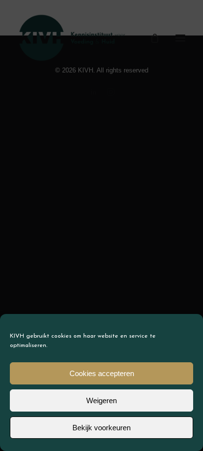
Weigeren (101, 400)
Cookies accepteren (101, 373)
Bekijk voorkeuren (101, 427)
